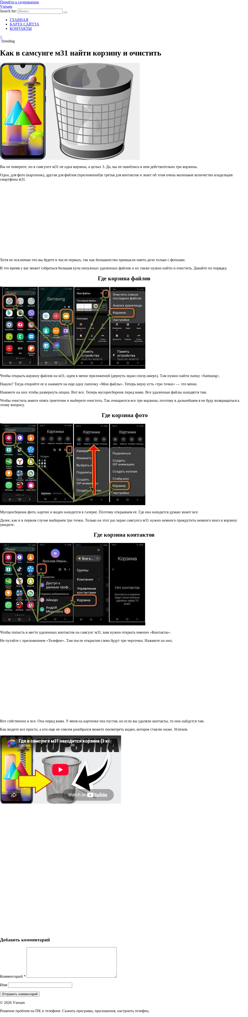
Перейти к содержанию (19, 2)
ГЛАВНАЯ (19, 20)
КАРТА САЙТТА (24, 24)
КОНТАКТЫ (21, 28)
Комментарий (13, 976)
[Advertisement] (124, 219)
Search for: (8, 11)
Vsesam (6, 6)
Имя (3, 985)
